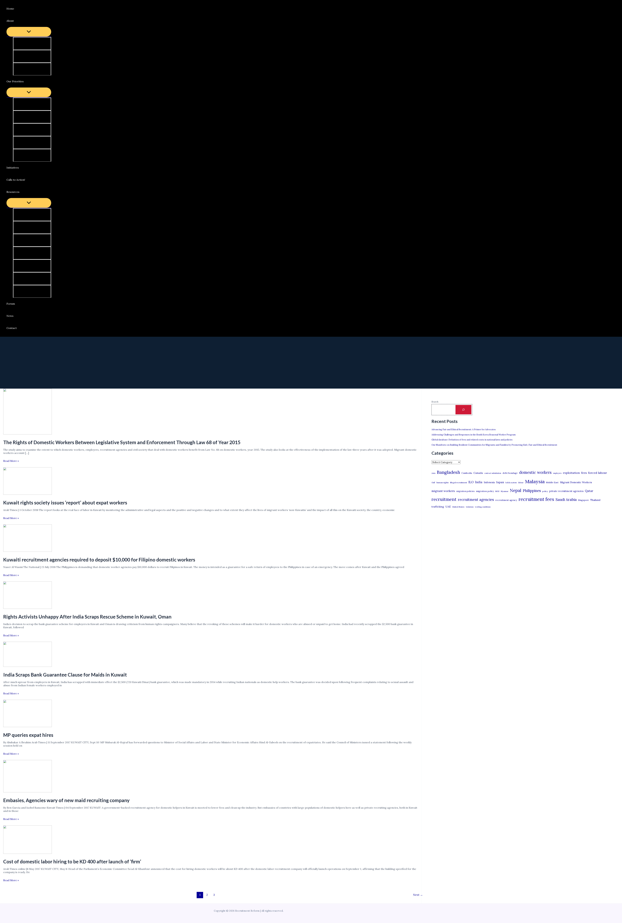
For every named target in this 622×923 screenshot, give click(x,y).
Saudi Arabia (566, 499)
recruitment (444, 499)
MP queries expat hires (28, 735)
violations (469, 507)
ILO (471, 482)
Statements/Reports (31, 240)
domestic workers (535, 472)
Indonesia (489, 482)
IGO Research (26, 253)
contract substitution (492, 473)
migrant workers (443, 491)
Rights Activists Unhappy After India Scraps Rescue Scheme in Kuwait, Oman (87, 616)
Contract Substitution (31, 129)
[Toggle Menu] (28, 32)
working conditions (482, 507)
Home (10, 8)
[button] (16, 21)
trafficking (438, 506)
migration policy (485, 491)
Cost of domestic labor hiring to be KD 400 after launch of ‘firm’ (72, 861)
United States (458, 507)
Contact (11, 328)
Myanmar (504, 491)
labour (521, 482)
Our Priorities (15, 81)
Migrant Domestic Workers (576, 482)
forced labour (597, 473)
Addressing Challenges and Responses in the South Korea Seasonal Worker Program (474, 434)
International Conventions (34, 278)
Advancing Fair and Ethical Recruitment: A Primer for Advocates (464, 429)
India (478, 482)
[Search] (463, 409)
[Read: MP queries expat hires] (27, 726)
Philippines (532, 490)
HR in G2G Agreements (32, 116)
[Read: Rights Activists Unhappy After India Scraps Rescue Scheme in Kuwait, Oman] (27, 607)
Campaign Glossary (30, 214)
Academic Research (30, 265)
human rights (443, 482)
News (9, 315)
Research (23, 155)
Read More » (11, 460)
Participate (25, 56)
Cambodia (466, 473)
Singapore (583, 500)
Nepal (515, 490)
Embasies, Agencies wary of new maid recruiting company (66, 800)
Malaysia (535, 481)
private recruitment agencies (566, 491)
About (10, 20)
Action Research (28, 227)
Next (418, 895)
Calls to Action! (15, 179)
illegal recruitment (458, 482)
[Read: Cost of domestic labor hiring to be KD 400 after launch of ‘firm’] (27, 852)
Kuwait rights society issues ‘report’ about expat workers (65, 502)
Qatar (589, 491)
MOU (497, 491)
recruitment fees (536, 499)
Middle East (552, 482)
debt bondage (510, 473)
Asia (433, 473)
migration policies (465, 491)
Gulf (433, 482)
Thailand (595, 500)
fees (584, 473)
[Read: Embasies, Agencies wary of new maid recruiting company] (27, 791)
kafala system (511, 482)
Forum (10, 303)
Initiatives (12, 167)
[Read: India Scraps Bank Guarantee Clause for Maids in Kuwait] (27, 665)
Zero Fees (24, 104)
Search (435, 401)
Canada (478, 472)
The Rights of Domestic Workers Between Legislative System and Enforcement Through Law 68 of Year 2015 (121, 442)
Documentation (27, 291)
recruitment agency (506, 500)
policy (545, 491)
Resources (12, 191)
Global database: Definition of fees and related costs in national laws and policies (472, 439)
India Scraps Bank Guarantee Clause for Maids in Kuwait (65, 675)
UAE (448, 506)
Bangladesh (448, 472)
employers (557, 473)
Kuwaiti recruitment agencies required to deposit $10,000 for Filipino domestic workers (99, 559)
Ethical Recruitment (30, 142)
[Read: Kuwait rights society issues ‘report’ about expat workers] (27, 493)
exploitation (571, 473)
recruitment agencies (476, 499)
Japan (500, 482)
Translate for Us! (28, 69)
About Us (23, 43)
